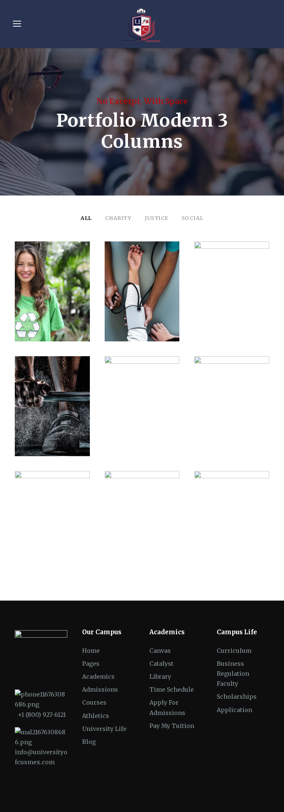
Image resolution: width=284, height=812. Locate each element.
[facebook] (227, 794)
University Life (104, 728)
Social (192, 218)
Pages (90, 663)
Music (244, 420)
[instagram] (266, 794)
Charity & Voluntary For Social (52, 282)
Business (142, 540)
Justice (156, 218)
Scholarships (237, 696)
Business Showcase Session (142, 512)
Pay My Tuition (171, 725)
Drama (153, 425)
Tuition (63, 544)
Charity (118, 218)
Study (40, 544)
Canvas (160, 650)
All (86, 218)
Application (234, 710)
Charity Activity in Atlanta (231, 512)
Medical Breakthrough (142, 282)
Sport (52, 425)
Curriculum (234, 650)
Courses (94, 702)
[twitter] (253, 794)
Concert (221, 420)
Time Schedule (171, 689)
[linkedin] (240, 794)
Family (223, 305)
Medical (142, 310)
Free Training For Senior (52, 397)
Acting (130, 425)
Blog (89, 741)
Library (160, 676)
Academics (98, 676)
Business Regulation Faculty (233, 673)
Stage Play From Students (142, 397)
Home (91, 650)
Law (243, 305)
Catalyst (161, 663)
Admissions (100, 689)
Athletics (95, 715)
